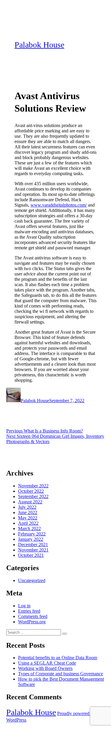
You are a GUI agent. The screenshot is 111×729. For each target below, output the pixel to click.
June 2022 (27, 512)
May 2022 (27, 517)
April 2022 (28, 523)
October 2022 (31, 491)
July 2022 (27, 507)
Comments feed (32, 616)
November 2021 (33, 549)
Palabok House (39, 44)
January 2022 (30, 539)
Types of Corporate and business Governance (60, 673)
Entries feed (29, 611)
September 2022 (33, 496)
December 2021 (33, 544)
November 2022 (33, 485)
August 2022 (30, 501)
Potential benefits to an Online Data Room (57, 657)
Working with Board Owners (45, 668)
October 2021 (31, 555)
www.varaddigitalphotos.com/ (58, 204)
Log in (24, 605)
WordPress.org (32, 621)
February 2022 (32, 533)
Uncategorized (31, 580)
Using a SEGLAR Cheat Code (47, 662)
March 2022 (29, 528)
